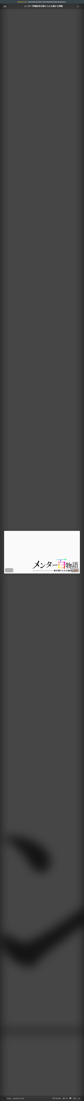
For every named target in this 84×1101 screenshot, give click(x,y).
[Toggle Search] (78, 6)
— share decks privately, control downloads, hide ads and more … (42, 1)
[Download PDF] (79, 1098)
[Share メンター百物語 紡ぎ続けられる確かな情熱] (70, 1098)
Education (58, 1098)
